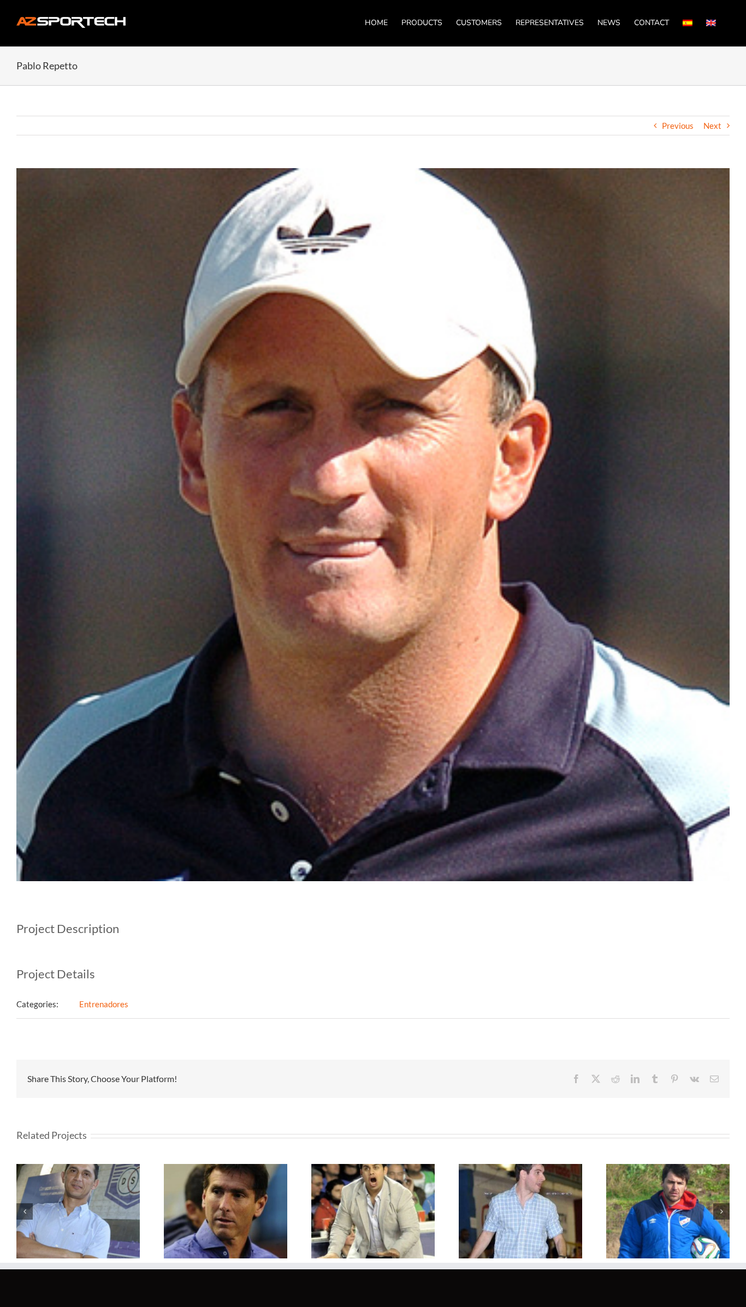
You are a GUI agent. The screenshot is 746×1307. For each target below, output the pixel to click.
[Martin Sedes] (520, 1211)
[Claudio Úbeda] (225, 1211)
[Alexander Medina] (668, 1211)
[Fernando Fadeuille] (78, 1211)
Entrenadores (103, 1004)
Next (712, 125)
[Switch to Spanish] (687, 22)
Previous (678, 125)
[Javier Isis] (373, 1211)
